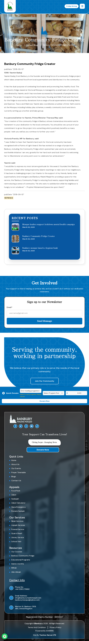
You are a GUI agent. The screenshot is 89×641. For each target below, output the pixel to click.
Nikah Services (17, 521)
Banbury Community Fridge (22, 556)
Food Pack (15, 491)
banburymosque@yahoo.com (27, 600)
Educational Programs (20, 560)
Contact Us (16, 480)
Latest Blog (32, 45)
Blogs (13, 476)
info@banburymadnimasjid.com (28, 598)
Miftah (14, 568)
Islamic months (17, 564)
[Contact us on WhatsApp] (5, 636)
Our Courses (16, 551)
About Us (15, 464)
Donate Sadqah (18, 511)
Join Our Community (44, 381)
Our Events (16, 468)
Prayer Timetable (18, 472)
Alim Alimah (16, 572)
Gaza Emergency (18, 507)
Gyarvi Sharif (16, 533)
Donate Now (43, 449)
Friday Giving (71, 6)
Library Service (17, 537)
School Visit (16, 541)
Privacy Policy (55, 627)
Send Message (44, 321)
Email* (9, 307)
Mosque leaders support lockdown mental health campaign (48, 224)
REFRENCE (9, 198)
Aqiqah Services (18, 525)
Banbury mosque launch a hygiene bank (40, 248)
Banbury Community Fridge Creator (38, 236)
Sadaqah (15, 499)
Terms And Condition (37, 627)
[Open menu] (82, 6)
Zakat (13, 495)
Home (18, 45)
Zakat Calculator (18, 503)
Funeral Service (17, 529)
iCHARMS (50, 631)
